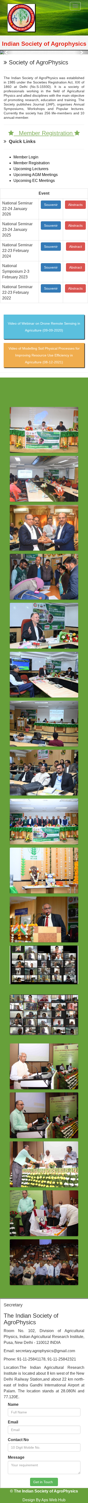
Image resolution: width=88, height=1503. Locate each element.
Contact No (18, 1440)
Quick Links (21, 141)
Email (13, 1422)
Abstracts (75, 205)
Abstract (75, 247)
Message (16, 1457)
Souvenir (51, 205)
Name (13, 1404)
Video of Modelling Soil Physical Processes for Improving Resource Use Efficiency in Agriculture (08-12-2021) (44, 355)
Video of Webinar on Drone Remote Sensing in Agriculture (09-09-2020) (44, 326)
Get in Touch (44, 1482)
